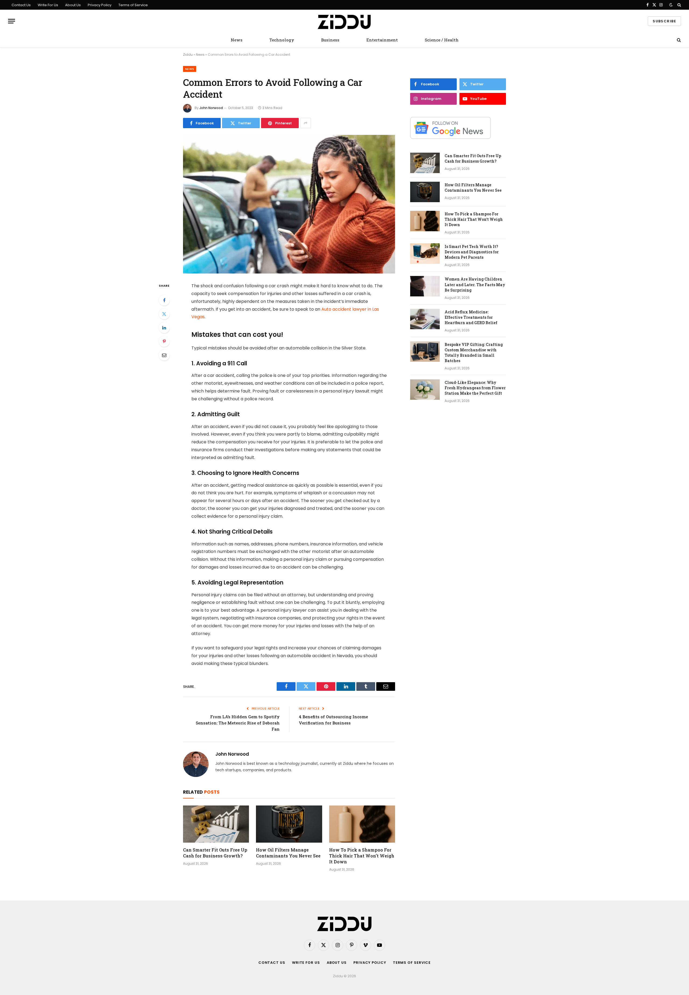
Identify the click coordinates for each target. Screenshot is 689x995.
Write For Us (48, 5)
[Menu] (11, 21)
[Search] (678, 5)
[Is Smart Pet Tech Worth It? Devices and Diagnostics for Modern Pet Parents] (425, 253)
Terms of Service (133, 5)
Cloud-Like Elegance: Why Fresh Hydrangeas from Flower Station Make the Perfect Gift (475, 388)
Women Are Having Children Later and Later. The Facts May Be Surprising (475, 284)
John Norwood (211, 108)
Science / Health (442, 40)
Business (330, 40)
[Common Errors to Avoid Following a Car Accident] (289, 204)
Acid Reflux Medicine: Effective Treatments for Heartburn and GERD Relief (471, 317)
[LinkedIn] (164, 327)
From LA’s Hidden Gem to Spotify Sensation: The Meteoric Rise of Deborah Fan (238, 723)
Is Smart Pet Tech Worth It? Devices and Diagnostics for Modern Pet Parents (472, 252)
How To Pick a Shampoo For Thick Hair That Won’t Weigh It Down (361, 855)
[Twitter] (164, 314)
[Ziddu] (344, 21)
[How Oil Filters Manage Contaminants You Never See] (289, 824)
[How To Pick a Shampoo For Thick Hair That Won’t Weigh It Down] (362, 824)
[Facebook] (164, 300)
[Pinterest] (164, 341)
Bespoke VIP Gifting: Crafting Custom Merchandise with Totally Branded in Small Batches (474, 352)
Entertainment (382, 40)
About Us (73, 5)
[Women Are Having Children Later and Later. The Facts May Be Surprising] (425, 286)
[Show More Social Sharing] (305, 123)
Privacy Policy (99, 5)
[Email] (164, 355)
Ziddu (188, 54)
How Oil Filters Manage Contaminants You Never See (288, 853)
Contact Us (21, 5)
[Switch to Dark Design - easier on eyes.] (671, 5)
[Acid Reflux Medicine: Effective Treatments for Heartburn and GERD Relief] (425, 319)
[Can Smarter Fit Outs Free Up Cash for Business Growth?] (216, 824)
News (236, 40)
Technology (281, 40)
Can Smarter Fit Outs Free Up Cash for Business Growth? (215, 853)
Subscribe (664, 21)
